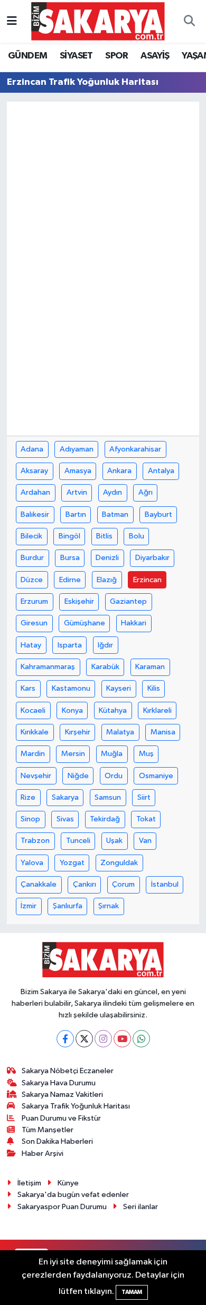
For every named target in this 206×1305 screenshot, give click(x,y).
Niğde (78, 776)
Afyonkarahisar (135, 449)
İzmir (28, 906)
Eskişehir (79, 601)
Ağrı (145, 492)
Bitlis (104, 536)
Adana (32, 449)
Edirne (70, 580)
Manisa (163, 732)
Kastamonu (71, 688)
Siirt (144, 797)
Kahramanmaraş (48, 667)
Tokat (146, 819)
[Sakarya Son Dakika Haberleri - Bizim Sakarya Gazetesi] (98, 21)
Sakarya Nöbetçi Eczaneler (68, 1071)
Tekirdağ (105, 819)
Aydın (112, 492)
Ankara (119, 471)
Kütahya (113, 710)
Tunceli (78, 841)
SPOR (116, 56)
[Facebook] (65, 1038)
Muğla (112, 754)
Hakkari (133, 623)
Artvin (77, 492)
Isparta (70, 645)
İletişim (29, 1183)
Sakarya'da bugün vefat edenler (73, 1195)
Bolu (136, 536)
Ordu (114, 776)
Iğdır (105, 645)
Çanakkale (39, 884)
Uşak (114, 841)
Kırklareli (157, 710)
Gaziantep (128, 601)
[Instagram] (103, 1038)
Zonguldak (119, 863)
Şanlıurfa (67, 906)
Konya (72, 710)
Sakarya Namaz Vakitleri (62, 1094)
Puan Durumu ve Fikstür (61, 1118)
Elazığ (107, 580)
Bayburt (158, 514)
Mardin (33, 754)
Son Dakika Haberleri (57, 1141)
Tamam (131, 1292)
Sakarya (65, 797)
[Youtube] (122, 1038)
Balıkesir (35, 514)
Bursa (70, 558)
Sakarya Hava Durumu (59, 1083)
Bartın (75, 514)
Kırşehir (77, 732)
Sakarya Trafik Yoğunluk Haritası (76, 1106)
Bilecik (31, 536)
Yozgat (72, 863)
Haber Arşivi (42, 1153)
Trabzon (35, 841)
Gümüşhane (84, 623)
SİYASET (76, 56)
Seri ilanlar (140, 1207)
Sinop (30, 819)
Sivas (65, 819)
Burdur (32, 558)
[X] (84, 1038)
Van (145, 841)
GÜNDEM (27, 56)
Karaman (150, 667)
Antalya (161, 471)
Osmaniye (156, 776)
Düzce (32, 580)
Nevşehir (36, 776)
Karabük (105, 667)
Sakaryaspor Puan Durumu (62, 1207)
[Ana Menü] (12, 21)
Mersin (73, 754)
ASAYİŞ (155, 56)
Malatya (120, 732)
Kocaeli (33, 710)
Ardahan (35, 492)
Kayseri (118, 688)
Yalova (32, 863)
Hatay (31, 645)
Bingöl (69, 536)
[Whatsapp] (141, 1038)
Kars (28, 688)
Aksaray (34, 471)
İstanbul (165, 884)
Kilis (153, 688)
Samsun (108, 797)
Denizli (107, 558)
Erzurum (34, 601)
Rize (28, 797)
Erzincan (147, 580)
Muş (146, 754)
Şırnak (108, 906)
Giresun (34, 623)
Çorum (123, 884)
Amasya (77, 471)
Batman (115, 514)
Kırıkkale (35, 732)
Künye (68, 1183)
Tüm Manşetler (47, 1130)
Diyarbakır (152, 558)
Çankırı (84, 884)
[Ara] (189, 21)
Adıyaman (76, 449)
